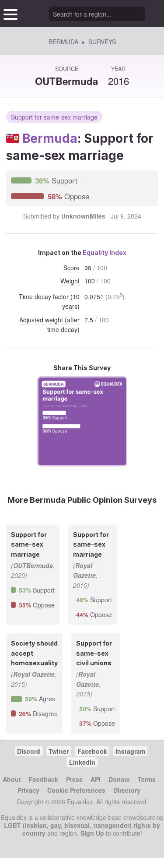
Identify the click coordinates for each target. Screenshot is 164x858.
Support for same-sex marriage (54, 117)
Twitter (59, 751)
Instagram (130, 751)
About (12, 779)
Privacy (28, 790)
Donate (119, 779)
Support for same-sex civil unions (94, 653)
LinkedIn (82, 762)
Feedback (43, 779)
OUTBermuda (66, 81)
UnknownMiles (83, 216)
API (96, 779)
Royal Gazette (34, 674)
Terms (147, 779)
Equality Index (104, 252)
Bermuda (49, 138)
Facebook (92, 751)
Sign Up (92, 833)
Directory (126, 790)
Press (74, 779)
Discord (28, 751)
